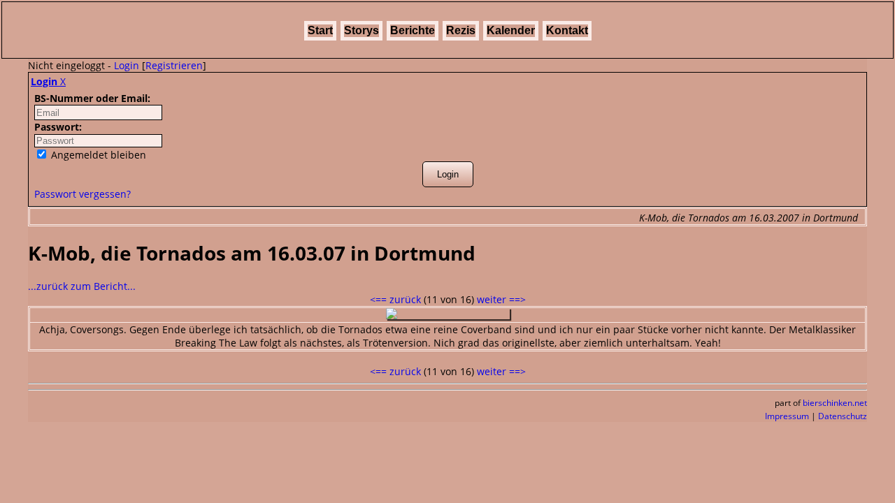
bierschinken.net (835, 403)
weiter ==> (501, 299)
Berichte (412, 30)
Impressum (787, 416)
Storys (361, 30)
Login (126, 65)
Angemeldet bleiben (97, 154)
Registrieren (174, 65)
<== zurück (395, 299)
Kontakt (567, 30)
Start (320, 30)
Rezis (460, 30)
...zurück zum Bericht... (82, 286)
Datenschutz (842, 416)
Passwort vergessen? (82, 194)
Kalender (511, 30)
